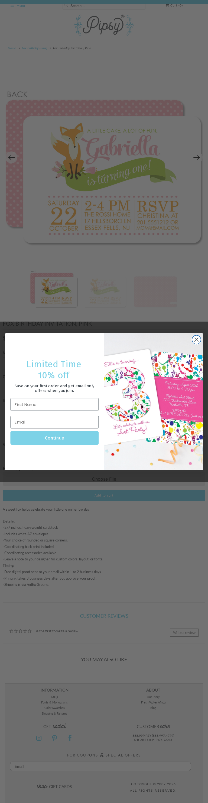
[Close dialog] (196, 339)
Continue (54, 438)
